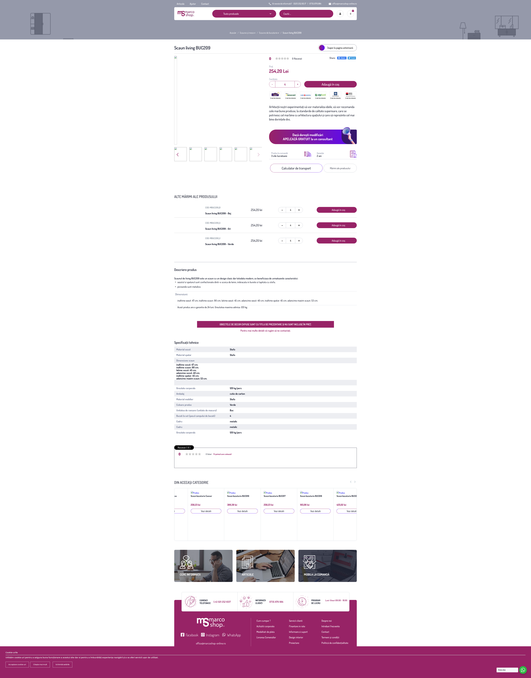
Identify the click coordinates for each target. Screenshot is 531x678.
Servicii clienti (296, 620)
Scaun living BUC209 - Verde (219, 244)
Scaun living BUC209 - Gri (218, 228)
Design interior (296, 637)
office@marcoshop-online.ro (211, 643)
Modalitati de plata (265, 631)
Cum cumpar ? (264, 620)
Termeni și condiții (330, 637)
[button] (259, 155)
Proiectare (294, 642)
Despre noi (327, 620)
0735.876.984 (315, 3)
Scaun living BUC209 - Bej (218, 213)
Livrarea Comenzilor (266, 637)
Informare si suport (298, 631)
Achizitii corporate (265, 626)
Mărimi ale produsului (340, 168)
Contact (205, 3)
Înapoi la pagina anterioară (340, 47)
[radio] (186, 454)
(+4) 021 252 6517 (222, 601)
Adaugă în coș (330, 84)
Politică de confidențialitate (335, 642)
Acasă (232, 32)
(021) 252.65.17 (299, 3)
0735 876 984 (276, 601)
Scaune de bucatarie (268, 32)
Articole (180, 3)
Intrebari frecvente (331, 626)
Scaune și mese (247, 32)
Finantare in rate (297, 626)
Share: (332, 57)
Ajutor (193, 3)
